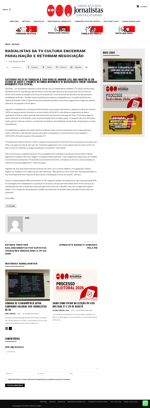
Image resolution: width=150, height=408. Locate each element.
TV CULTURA (10, 206)
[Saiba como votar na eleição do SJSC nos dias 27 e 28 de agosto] (75, 285)
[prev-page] (6, 328)
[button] (7, 9)
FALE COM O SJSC (116, 402)
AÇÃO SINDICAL (10, 313)
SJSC (27, 218)
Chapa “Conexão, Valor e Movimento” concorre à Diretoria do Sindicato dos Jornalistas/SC (122, 122)
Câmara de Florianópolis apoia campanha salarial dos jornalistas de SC (26, 306)
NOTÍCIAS (15, 44)
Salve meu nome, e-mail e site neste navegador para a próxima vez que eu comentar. (39, 379)
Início (7, 44)
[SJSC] (15, 224)
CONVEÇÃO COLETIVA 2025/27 (98, 402)
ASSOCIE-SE (61, 402)
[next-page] (10, 328)
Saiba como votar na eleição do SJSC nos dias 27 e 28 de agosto (74, 304)
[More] (86, 67)
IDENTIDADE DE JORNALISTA (76, 402)
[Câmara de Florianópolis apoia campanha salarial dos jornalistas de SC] (27, 285)
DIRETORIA (43, 402)
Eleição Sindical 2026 (61, 310)
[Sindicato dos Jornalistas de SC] (75, 11)
